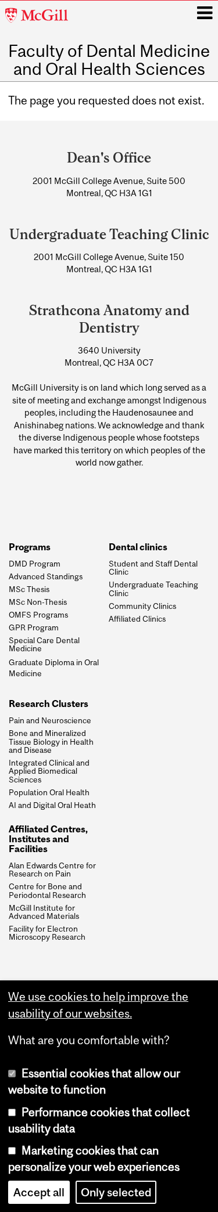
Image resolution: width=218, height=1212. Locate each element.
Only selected (116, 1192)
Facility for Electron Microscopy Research (47, 933)
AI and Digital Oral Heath (52, 805)
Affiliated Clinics (137, 619)
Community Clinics (142, 606)
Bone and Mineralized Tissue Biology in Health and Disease (51, 741)
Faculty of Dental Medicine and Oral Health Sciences (109, 60)
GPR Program (34, 627)
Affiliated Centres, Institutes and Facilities (48, 839)
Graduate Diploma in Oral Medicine (54, 668)
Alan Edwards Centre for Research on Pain (52, 869)
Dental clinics (138, 547)
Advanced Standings (46, 576)
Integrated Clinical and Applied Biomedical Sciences (49, 771)
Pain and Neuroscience (50, 720)
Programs (30, 547)
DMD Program (34, 564)
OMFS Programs (38, 615)
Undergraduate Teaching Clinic (153, 588)
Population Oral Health (49, 792)
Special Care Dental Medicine (44, 644)
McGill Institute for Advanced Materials (44, 912)
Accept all (39, 1192)
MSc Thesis (29, 589)
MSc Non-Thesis (38, 602)
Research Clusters (48, 704)
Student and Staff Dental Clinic (153, 568)
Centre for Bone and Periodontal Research (47, 890)
